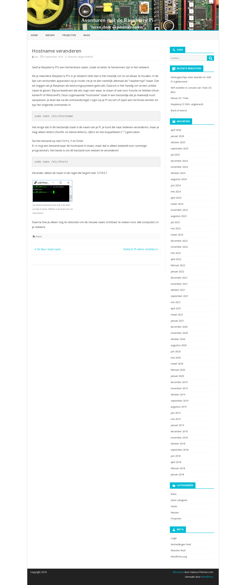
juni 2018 (176, 455)
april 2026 (176, 130)
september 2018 (179, 449)
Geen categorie (179, 500)
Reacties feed (178, 550)
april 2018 (176, 462)
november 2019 (179, 388)
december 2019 (179, 382)
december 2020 (179, 326)
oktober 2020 (178, 339)
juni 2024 (176, 185)
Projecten (69, 35)
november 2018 (179, 437)
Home (34, 35)
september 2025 (179, 148)
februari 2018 (178, 468)
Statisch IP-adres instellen (139, 249)
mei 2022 (176, 253)
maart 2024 (177, 203)
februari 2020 (178, 369)
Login (174, 538)
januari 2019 (177, 425)
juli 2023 (175, 222)
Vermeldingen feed (181, 544)
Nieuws (50, 35)
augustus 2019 (179, 406)
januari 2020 (177, 376)
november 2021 (179, 283)
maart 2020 (177, 363)
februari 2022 (178, 265)
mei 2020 (176, 357)
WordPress (207, 576)
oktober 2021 (178, 289)
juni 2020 (176, 351)
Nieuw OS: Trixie (179, 98)
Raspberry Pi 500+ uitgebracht (187, 104)
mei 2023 (176, 228)
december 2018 (179, 431)
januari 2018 (177, 474)
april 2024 (176, 197)
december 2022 (179, 240)
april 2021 (176, 308)
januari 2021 (177, 320)
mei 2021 (176, 302)
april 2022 (176, 259)
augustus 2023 (179, 216)
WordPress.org (179, 556)
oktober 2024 (178, 173)
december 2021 (179, 277)
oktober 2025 (178, 142)
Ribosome (178, 572)
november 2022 (179, 246)
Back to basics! (179, 110)
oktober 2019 (178, 394)
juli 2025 (175, 154)
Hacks (174, 506)
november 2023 (179, 209)
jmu (36, 56)
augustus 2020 (179, 345)
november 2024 (179, 166)
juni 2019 (176, 412)
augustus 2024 (179, 179)
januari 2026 (177, 136)
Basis (87, 35)
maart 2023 (177, 234)
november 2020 (179, 332)
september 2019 (179, 400)
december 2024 (179, 160)
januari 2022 (177, 271)
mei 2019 (176, 419)
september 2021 (179, 296)
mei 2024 (176, 191)
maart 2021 (177, 314)
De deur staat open (48, 249)
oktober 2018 (178, 443)
